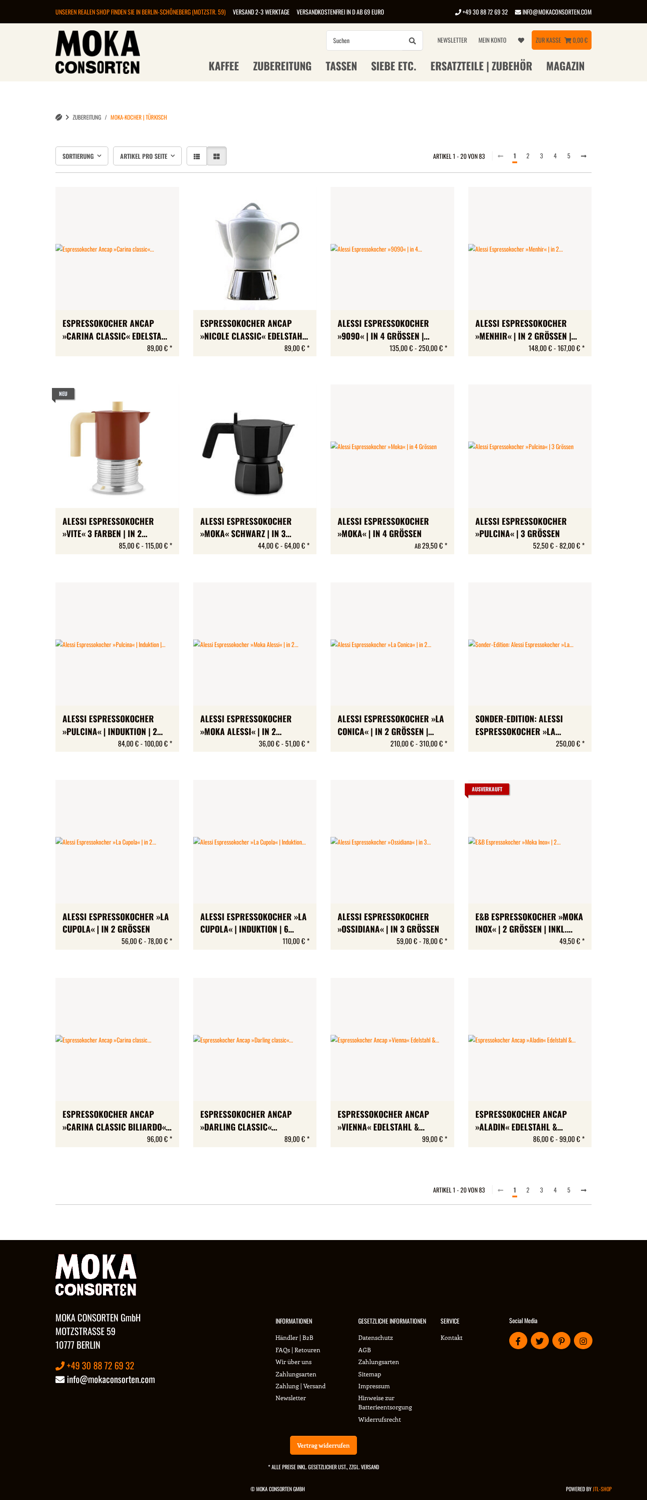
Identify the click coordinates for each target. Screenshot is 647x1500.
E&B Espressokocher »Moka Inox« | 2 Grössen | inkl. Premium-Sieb (529, 923)
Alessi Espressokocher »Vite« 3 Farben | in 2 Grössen (108, 528)
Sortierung (78, 156)
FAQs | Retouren (298, 1350)
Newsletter (452, 39)
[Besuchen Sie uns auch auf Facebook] (518, 1340)
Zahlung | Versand (301, 1386)
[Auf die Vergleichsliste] (141, 202)
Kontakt (452, 1337)
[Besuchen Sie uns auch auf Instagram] (583, 1340)
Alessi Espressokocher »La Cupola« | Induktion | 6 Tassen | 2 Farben (253, 923)
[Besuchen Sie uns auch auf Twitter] (540, 1340)
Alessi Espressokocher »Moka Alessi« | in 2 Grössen (246, 725)
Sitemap (369, 1374)
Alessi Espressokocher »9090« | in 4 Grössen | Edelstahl (383, 330)
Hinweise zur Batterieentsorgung (385, 1402)
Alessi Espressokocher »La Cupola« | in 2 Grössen (115, 923)
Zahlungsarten (296, 1374)
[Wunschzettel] (521, 40)
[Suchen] (412, 40)
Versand (370, 1467)
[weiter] (584, 155)
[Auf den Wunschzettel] (164, 202)
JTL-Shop (602, 1489)
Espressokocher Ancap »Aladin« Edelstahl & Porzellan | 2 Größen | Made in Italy (521, 1121)
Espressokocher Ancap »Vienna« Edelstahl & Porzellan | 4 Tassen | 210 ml (387, 1121)
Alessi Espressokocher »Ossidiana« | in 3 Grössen (388, 923)
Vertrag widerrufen (323, 1445)
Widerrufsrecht (379, 1419)
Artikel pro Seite (143, 156)
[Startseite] (58, 117)
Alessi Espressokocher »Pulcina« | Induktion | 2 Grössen (109, 725)
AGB (364, 1350)
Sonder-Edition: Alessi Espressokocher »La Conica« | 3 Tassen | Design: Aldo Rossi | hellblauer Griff (527, 725)
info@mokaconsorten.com (556, 11)
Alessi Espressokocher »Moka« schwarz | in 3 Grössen (246, 528)
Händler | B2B (294, 1337)
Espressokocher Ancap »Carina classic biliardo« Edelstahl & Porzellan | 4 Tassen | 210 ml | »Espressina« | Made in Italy (116, 1121)
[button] (197, 155)
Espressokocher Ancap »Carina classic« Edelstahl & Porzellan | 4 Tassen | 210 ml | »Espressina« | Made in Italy (116, 330)
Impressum (374, 1386)
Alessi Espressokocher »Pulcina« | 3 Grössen (521, 527)
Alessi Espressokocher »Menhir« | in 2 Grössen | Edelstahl (523, 330)
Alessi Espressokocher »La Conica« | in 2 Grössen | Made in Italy (391, 725)
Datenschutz (375, 1337)
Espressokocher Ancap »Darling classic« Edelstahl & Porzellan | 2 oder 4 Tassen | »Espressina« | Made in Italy (254, 1121)
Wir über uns (294, 1361)
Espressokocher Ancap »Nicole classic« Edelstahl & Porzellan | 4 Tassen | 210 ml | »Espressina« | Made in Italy (253, 330)
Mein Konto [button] (492, 39)
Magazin (565, 65)
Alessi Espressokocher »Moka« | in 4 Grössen (383, 527)
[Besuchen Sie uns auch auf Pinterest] (561, 1340)
